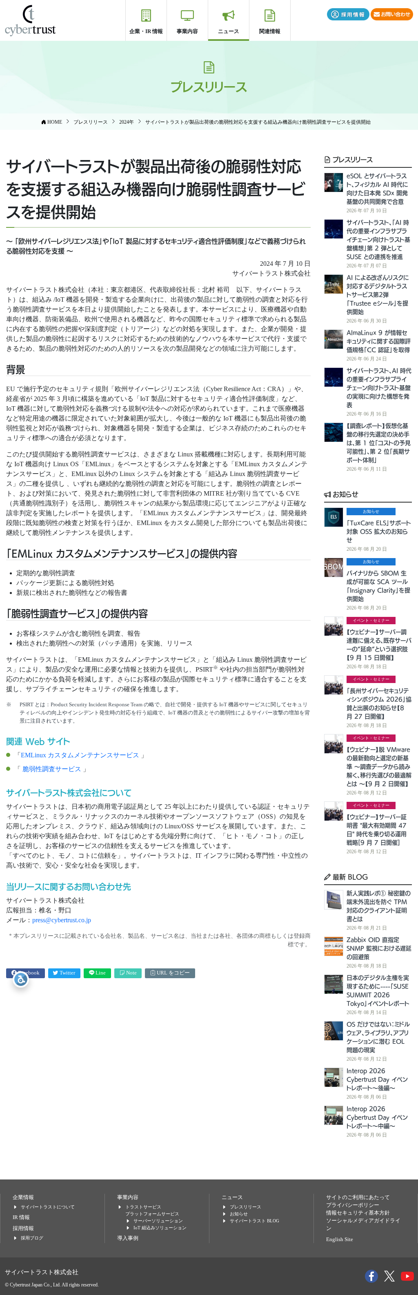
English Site (339, 1239)
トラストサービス (143, 1206)
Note (131, 973)
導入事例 (127, 1238)
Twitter (66, 973)
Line (100, 973)
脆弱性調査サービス (52, 768)
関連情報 (269, 31)
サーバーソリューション (158, 1220)
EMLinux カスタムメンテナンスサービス (81, 755)
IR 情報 (21, 1217)
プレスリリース (352, 159)
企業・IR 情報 (146, 31)
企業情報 (23, 1197)
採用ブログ (32, 1237)
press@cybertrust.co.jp (61, 920)
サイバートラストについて (48, 1206)
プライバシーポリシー (352, 1205)
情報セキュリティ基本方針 (358, 1213)
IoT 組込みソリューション (160, 1227)
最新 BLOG (349, 876)
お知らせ (344, 494)
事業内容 (187, 31)
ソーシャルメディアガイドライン (363, 1224)
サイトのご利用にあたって (358, 1197)
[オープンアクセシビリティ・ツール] (21, 979)
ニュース (228, 31)
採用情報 (23, 1228)
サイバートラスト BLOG (254, 1220)
